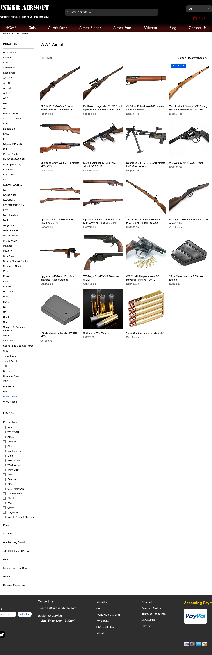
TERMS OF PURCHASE (153, 614)
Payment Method (152, 608)
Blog (98, 608)
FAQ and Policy (105, 627)
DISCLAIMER (148, 620)
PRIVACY (147, 626)
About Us (101, 602)
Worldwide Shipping (107, 615)
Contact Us (148, 602)
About (100, 633)
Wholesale (102, 621)
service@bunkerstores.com (58, 607)
